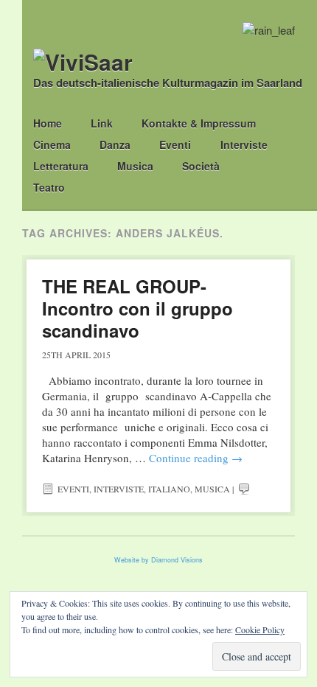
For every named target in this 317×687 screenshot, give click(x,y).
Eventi (175, 144)
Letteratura (60, 165)
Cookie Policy (260, 629)
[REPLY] (244, 489)
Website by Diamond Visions (158, 560)
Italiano (169, 489)
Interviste (244, 144)
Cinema (52, 144)
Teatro (49, 187)
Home (47, 123)
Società (201, 165)
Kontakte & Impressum (199, 123)
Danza (115, 144)
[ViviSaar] (83, 61)
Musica (135, 165)
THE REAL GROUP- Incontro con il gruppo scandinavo (137, 308)
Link (102, 123)
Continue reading (196, 457)
